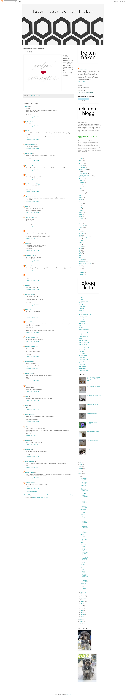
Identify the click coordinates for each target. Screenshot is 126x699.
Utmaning (81, 259)
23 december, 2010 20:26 (32, 391)
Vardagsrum (82, 261)
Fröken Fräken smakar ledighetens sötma (84, 495)
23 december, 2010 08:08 (32, 117)
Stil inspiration (82, 364)
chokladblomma (29, 482)
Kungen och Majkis (84, 333)
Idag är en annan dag (84, 506)
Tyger (80, 255)
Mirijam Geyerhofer (84, 342)
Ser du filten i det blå (84, 545)
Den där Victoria (29, 294)
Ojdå (82, 542)
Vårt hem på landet (30, 144)
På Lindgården (83, 361)
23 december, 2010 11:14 (32, 238)
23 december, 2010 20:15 (32, 368)
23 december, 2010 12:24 (32, 261)
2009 (80, 619)
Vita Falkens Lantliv (30, 337)
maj (82, 608)
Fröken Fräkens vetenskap (85, 177)
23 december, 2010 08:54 (32, 139)
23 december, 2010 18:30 (32, 341)
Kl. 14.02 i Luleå (83, 517)
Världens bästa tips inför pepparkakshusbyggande (84, 552)
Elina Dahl (81, 310)
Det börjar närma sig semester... (92, 423)
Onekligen (81, 351)
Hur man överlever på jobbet (84, 521)
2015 (80, 462)
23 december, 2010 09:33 (32, 170)
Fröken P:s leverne (84, 316)
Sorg (80, 244)
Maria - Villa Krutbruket (31, 122)
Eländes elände (83, 169)
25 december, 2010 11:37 (32, 467)
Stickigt (88, 449)
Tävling (81, 257)
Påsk (80, 229)
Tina (26, 385)
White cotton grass (30, 309)
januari (82, 616)
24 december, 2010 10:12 (32, 421)
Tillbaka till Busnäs (83, 486)
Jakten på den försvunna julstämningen (84, 526)
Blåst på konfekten (84, 531)
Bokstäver (81, 165)
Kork (80, 201)
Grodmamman (29, 361)
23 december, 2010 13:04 (32, 270)
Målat (80, 214)
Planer (80, 222)
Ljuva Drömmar (29, 414)
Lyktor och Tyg (29, 322)
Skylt (80, 238)
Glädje (80, 186)
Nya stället (81, 218)
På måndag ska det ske (92, 404)
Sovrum (81, 246)
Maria (80, 338)
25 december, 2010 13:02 (32, 478)
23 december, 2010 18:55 (32, 356)
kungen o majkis (29, 166)
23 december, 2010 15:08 (32, 305)
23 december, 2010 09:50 (32, 179)
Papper (81, 220)
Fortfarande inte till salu (84, 589)
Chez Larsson (82, 306)
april (82, 610)
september (83, 598)
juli (81, 603)
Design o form (82, 308)
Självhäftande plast (84, 237)
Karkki (80, 331)
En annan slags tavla (92, 413)
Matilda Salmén (83, 340)
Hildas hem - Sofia (30, 255)
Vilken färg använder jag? (85, 263)
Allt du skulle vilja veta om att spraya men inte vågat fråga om (93, 379)
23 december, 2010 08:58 (32, 148)
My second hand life (84, 348)
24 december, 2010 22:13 (32, 456)
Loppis (81, 210)
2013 (80, 466)
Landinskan (82, 334)
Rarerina (81, 363)
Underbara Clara (83, 370)
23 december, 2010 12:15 (32, 250)
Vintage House (29, 373)
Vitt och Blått (28, 153)
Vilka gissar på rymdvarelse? (84, 538)
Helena (27, 243)
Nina (26, 231)
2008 (80, 621)
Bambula (81, 303)
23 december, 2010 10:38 (32, 212)
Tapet (80, 252)
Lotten (27, 285)
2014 (80, 464)
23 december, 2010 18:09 (32, 332)
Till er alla (83, 514)
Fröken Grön (28, 449)
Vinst (80, 265)
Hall (80, 188)
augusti (83, 601)
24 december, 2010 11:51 (32, 435)
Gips (80, 184)
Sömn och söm (83, 568)
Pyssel (80, 223)
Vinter (80, 267)
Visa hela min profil (82, 81)
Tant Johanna (82, 366)
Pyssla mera (82, 357)
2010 (80, 473)
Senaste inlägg (28, 495)
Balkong (81, 162)
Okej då (82, 534)
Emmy (80, 312)
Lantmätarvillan (29, 266)
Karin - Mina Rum (29, 461)
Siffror (80, 235)
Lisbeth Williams (29, 472)
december (83, 475)
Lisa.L (27, 175)
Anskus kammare (83, 301)
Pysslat (81, 227)
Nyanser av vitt (29, 196)
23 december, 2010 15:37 (32, 317)
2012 (80, 468)
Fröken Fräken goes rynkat (84, 581)
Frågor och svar (83, 173)
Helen (26, 206)
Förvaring (81, 182)
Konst (80, 199)
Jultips (80, 197)
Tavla (80, 253)
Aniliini (81, 297)
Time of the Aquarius (84, 368)
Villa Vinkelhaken (29, 217)
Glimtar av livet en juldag (83, 511)
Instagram (81, 194)
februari (83, 614)
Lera (80, 209)
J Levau (81, 327)
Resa (80, 231)
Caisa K (81, 304)
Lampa (81, 207)
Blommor (81, 164)
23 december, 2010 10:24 (32, 201)
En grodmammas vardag (85, 314)
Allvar (80, 158)
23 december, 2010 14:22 (32, 289)
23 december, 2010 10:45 (32, 226)
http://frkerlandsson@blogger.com (34, 184)
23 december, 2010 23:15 (32, 400)
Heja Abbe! (82, 323)
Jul (29, 96)
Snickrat (81, 240)
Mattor (80, 212)
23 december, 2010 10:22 (32, 191)
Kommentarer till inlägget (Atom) (40, 497)
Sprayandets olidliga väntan (94, 395)
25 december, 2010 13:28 (32, 488)
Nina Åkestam (82, 349)
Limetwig (27, 440)
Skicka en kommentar (31, 491)
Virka (80, 269)
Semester (81, 233)
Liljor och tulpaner (83, 336)
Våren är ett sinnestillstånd (84, 490)
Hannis (27, 106)
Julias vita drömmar (84, 329)
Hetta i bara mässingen (92, 440)
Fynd (80, 180)
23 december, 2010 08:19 (32, 126)
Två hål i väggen (83, 565)
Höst (80, 190)
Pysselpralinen (83, 355)
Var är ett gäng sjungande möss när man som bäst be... (84, 559)
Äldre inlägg (70, 495)
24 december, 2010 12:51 (32, 444)
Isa (80, 325)
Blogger (69, 694)
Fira (80, 171)
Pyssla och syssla (83, 359)
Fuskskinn (81, 179)
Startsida (49, 495)
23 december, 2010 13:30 (32, 280)
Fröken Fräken (83, 69)
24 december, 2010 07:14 (32, 409)
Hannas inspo (82, 320)
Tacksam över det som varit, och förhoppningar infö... (84, 481)
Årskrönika (81, 272)
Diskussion (82, 167)
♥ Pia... (27, 396)
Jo (26, 426)
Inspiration (81, 192)
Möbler (81, 216)
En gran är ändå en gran (83, 585)
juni (82, 606)
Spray (80, 248)
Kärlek (80, 203)
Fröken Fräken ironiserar (85, 175)
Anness (81, 299)
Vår (80, 270)
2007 (80, 623)
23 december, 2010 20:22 (32, 381)
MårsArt (27, 131)
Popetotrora (82, 353)
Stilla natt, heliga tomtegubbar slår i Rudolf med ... (84, 575)
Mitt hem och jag (83, 344)
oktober (83, 596)
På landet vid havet (30, 346)
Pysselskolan (82, 225)
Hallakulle (81, 318)
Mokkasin (81, 346)
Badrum (81, 160)
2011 (80, 471)
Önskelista (81, 274)
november (83, 592)
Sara (26, 275)
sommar (81, 242)
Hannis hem (82, 321)
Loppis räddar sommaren (93, 431)
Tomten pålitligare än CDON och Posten (84, 502)
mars (82, 612)
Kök (80, 205)
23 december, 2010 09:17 (32, 161)
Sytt (80, 250)
